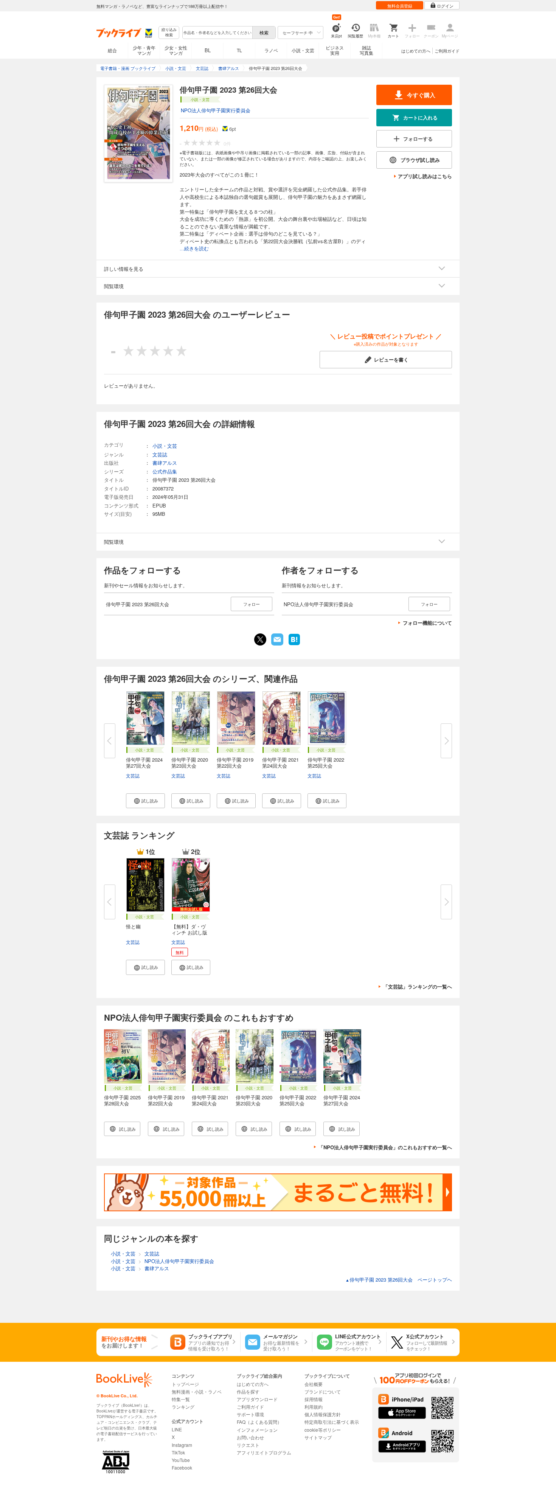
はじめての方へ (415, 51)
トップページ (185, 1384)
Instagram (182, 1445)
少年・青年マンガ (144, 50)
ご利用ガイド (447, 51)
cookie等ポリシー (322, 1429)
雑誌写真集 (366, 50)
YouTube (181, 1460)
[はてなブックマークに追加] (294, 644)
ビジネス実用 (335, 50)
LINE (177, 1429)
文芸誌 (133, 775)
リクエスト (248, 1445)
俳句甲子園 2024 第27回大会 (144, 762)
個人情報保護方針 (322, 1414)
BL (208, 50)
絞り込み (169, 32)
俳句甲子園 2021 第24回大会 (280, 762)
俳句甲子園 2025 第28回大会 (122, 1100)
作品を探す (248, 1391)
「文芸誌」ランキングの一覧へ (417, 986)
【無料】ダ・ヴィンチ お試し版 (189, 929)
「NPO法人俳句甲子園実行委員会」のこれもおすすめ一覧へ (385, 1147)
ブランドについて (322, 1391)
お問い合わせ (250, 1437)
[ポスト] (260, 639)
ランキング (183, 1406)
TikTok (178, 1452)
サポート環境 (250, 1414)
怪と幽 (133, 926)
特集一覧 (181, 1399)
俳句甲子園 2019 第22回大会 (235, 762)
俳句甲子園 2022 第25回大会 (326, 762)
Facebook (182, 1467)
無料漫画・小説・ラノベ (197, 1391)
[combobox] (217, 32)
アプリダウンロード (257, 1399)
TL (239, 50)
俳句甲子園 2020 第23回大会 (189, 762)
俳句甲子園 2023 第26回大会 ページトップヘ (398, 1279)
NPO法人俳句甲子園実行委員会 (215, 110)
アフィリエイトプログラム (264, 1452)
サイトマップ (318, 1437)
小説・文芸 (303, 50)
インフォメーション (257, 1429)
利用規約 (313, 1406)
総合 (112, 50)
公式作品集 (164, 471)
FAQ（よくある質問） (259, 1422)
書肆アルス (164, 462)
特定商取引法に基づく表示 (331, 1422)
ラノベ (271, 50)
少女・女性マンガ (176, 50)
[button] (145, 800)
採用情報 (313, 1399)
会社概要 (313, 1384)
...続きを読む (194, 248)
